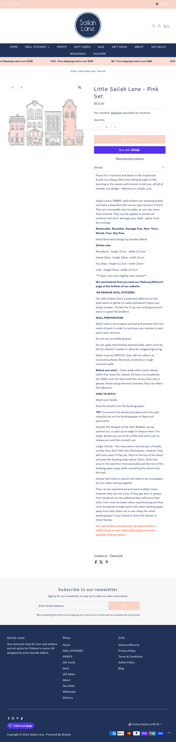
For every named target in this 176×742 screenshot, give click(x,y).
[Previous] (12, 87)
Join (124, 605)
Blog (121, 668)
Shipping (116, 112)
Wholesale (78, 53)
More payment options (130, 158)
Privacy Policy (127, 650)
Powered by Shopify (58, 734)
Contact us (100, 555)
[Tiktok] (18, 4)
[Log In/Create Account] (159, 26)
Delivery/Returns (128, 645)
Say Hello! (158, 46)
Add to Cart (130, 139)
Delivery (99, 53)
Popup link (116, 555)
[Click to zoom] (80, 87)
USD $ (164, 4)
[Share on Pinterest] (107, 562)
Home (14, 46)
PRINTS (62, 46)
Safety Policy (126, 662)
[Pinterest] (14, 4)
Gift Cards (82, 46)
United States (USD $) (145, 724)
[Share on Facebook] (96, 562)
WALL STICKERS (36, 46)
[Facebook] (5, 4)
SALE (101, 46)
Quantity (99, 119)
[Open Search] (153, 26)
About (139, 46)
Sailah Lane (37, 734)
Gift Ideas (119, 46)
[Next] (21, 87)
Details (98, 167)
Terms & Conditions (130, 656)
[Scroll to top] (169, 732)
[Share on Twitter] (101, 562)
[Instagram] (9, 4)
